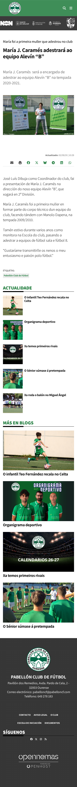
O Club (54, 714)
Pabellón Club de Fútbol (16, 275)
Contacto (25, 714)
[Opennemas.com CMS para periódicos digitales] (38, 761)
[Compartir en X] (37, 162)
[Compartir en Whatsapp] (70, 162)
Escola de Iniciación (29, 722)
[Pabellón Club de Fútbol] (15, 8)
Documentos (52, 722)
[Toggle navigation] (71, 8)
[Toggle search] (64, 8)
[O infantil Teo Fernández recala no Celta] (13, 305)
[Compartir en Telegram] (53, 162)
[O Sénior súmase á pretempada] (13, 378)
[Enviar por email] (12, 162)
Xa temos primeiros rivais (40, 346)
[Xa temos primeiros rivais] (13, 354)
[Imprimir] (20, 162)
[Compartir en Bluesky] (45, 162)
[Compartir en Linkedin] (61, 162)
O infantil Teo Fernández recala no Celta (46, 299)
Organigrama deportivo (39, 322)
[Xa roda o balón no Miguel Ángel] (13, 403)
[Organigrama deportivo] (13, 330)
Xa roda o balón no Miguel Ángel (45, 395)
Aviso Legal (40, 714)
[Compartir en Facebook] (28, 162)
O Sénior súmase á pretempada (44, 370)
